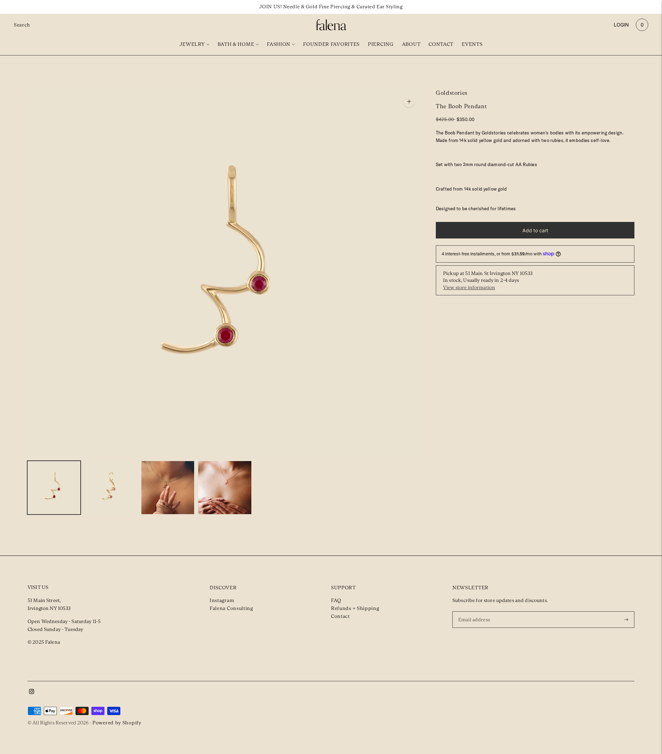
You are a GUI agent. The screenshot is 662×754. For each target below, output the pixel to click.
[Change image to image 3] (167, 487)
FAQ (336, 600)
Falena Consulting (231, 608)
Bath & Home (236, 44)
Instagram (222, 600)
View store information (469, 287)
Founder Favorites (331, 44)
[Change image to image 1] (54, 487)
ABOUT (411, 44)
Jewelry (192, 44)
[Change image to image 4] (224, 487)
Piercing (381, 44)
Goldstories (452, 93)
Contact (441, 44)
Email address (475, 611)
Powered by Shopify (116, 722)
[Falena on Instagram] (31, 692)
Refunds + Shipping (355, 608)
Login (621, 25)
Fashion (278, 44)
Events (472, 44)
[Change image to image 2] (110, 487)
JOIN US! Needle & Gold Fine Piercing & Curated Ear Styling (330, 6)
